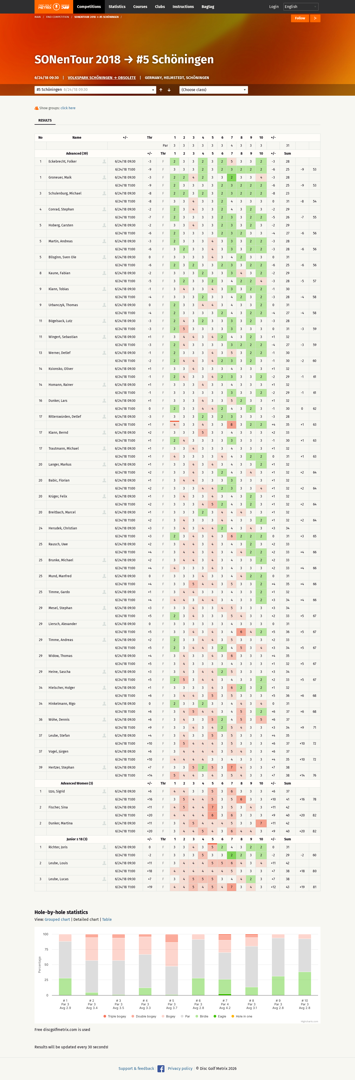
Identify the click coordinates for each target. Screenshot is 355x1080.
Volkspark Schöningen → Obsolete (102, 77)
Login (274, 6)
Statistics (117, 6)
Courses (140, 6)
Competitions (89, 6)
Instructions (183, 6)
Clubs (160, 6)
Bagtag (208, 6)
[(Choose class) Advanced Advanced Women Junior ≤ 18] (213, 90)
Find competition (57, 17)
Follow (300, 18)
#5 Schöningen (175, 59)
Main (38, 17)
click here (68, 108)
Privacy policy (180, 1068)
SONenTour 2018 (78, 59)
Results (45, 120)
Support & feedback (136, 1068)
